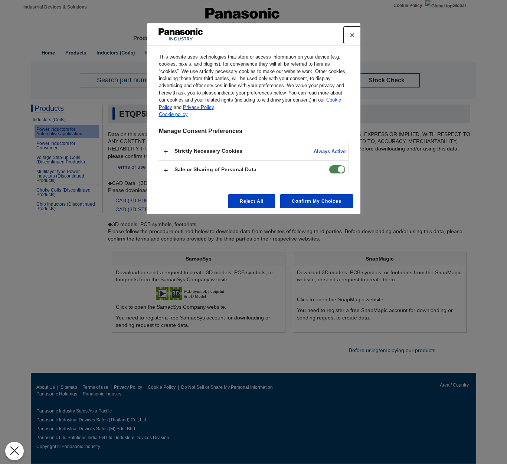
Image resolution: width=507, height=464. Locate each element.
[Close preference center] (352, 35)
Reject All (252, 201)
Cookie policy (173, 114)
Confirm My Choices (316, 201)
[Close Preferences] (14, 451)
